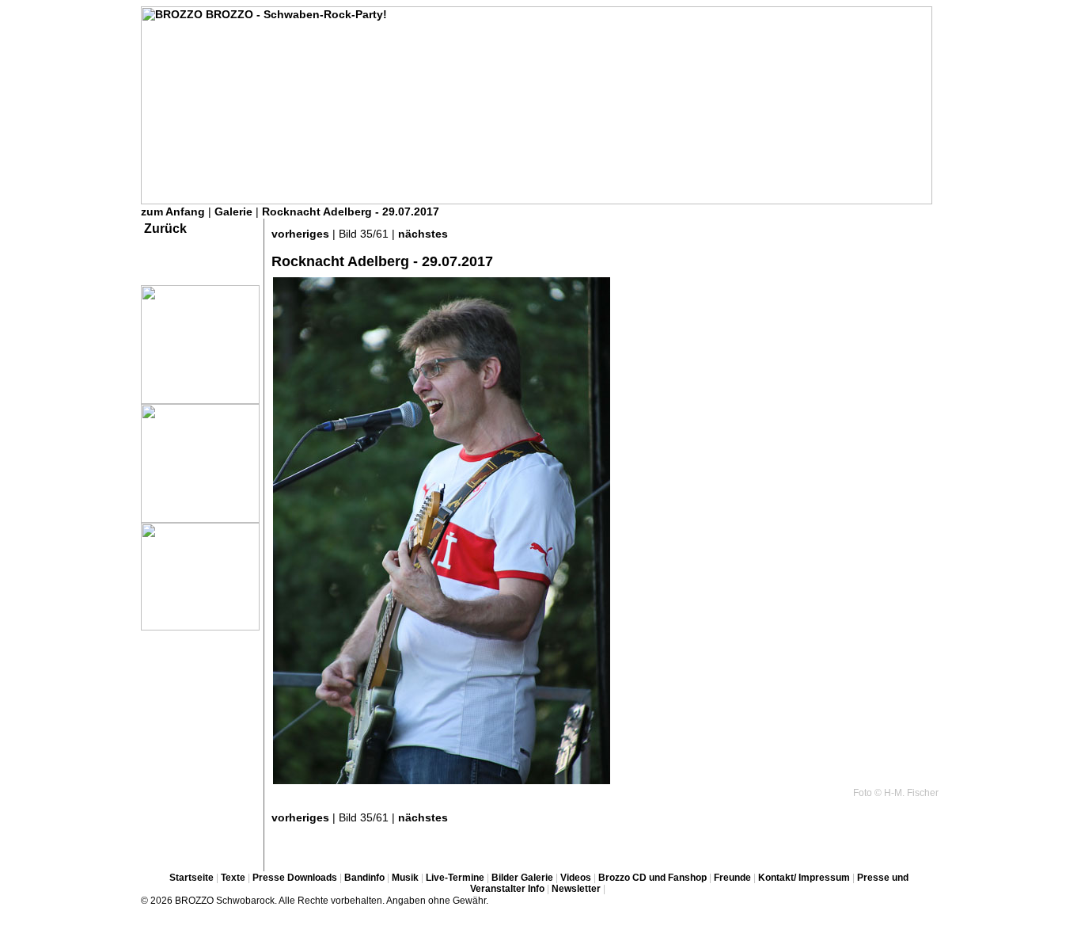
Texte (233, 877)
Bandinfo (364, 877)
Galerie (233, 211)
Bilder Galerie (522, 877)
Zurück (165, 228)
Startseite (191, 877)
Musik (405, 877)
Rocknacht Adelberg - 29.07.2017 (350, 211)
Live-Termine (455, 877)
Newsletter (576, 888)
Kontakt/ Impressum (804, 877)
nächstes (423, 233)
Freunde (732, 877)
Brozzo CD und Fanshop (652, 877)
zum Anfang (173, 211)
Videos (575, 877)
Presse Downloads (294, 877)
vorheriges (300, 233)
